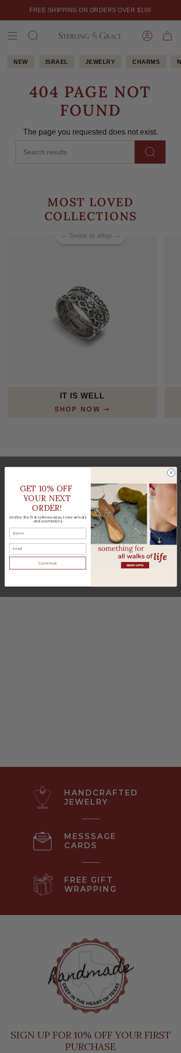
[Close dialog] (171, 472)
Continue (47, 562)
